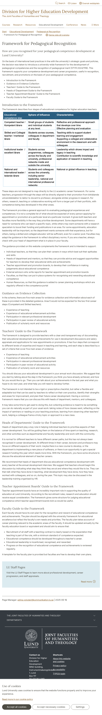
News (83, 25)
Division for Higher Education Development (45, 11)
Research (17, 25)
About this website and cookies (62, 660)
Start (4, 31)
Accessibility (59, 669)
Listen (74, 3)
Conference (72, 25)
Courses (6, 25)
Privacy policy (59, 665)
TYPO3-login (59, 673)
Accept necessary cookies (51, 707)
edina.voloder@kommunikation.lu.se (36, 600)
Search (61, 3)
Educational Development (51, 25)
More (96, 25)
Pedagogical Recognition (48, 31)
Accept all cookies (16, 707)
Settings (80, 707)
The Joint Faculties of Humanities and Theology (25, 16)
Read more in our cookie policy (17, 699)
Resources (31, 25)
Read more (87, 581)
